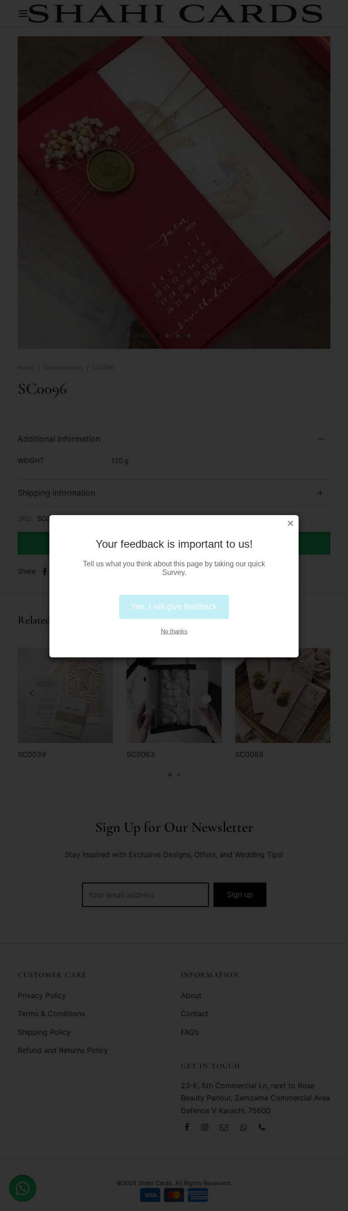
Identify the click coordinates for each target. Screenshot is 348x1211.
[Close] (290, 523)
